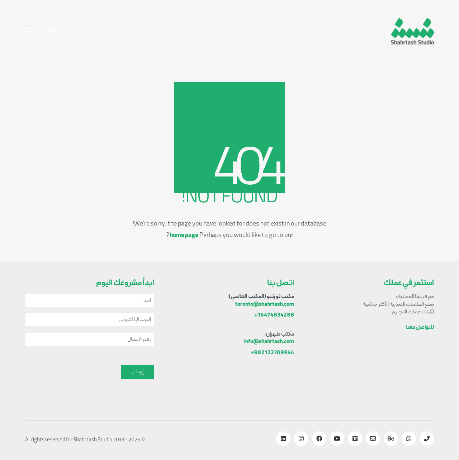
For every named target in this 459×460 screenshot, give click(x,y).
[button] (29, 31)
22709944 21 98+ (272, 353)
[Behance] (391, 438)
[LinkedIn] (283, 438)
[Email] (373, 438)
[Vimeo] (355, 438)
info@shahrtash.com (269, 342)
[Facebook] (319, 438)
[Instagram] (301, 438)
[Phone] (427, 438)
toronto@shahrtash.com (264, 305)
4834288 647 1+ (274, 315)
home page (184, 235)
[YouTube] (337, 438)
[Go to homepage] (412, 31)
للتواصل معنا (420, 328)
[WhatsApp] (409, 438)
